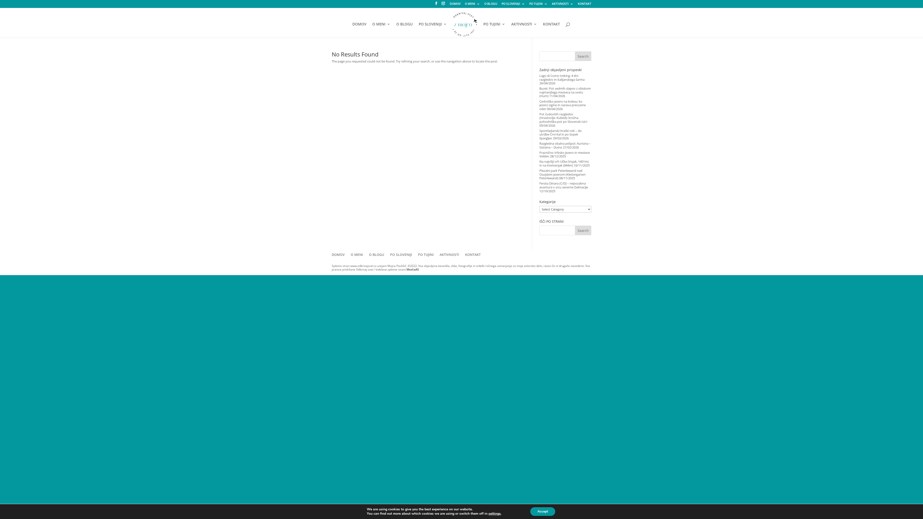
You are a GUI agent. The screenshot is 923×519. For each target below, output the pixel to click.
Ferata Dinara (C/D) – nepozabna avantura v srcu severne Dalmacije (563, 185)
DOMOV (455, 4)
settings (494, 514)
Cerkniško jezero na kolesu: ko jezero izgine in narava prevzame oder (562, 105)
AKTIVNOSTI (560, 4)
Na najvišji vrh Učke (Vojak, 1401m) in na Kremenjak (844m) (564, 163)
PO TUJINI (536, 4)
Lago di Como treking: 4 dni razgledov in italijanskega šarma (562, 78)
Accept (542, 511)
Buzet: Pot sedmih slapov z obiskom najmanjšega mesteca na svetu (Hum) (565, 92)
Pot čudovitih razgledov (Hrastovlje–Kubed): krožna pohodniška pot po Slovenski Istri (563, 118)
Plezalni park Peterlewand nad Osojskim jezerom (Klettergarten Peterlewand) (562, 174)
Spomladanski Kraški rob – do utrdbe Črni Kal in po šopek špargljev (560, 134)
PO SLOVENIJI (511, 4)
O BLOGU (490, 4)
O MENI (470, 4)
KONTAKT (584, 4)
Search (583, 56)
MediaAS (412, 269)
